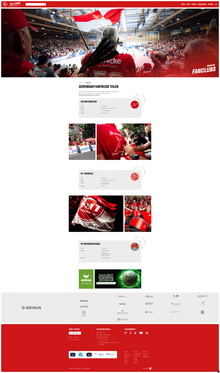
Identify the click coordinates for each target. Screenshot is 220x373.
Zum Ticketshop (75, 339)
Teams (126, 362)
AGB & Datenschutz (146, 356)
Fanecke (81, 83)
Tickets (183, 4)
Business (210, 4)
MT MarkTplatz (137, 353)
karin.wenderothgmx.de (105, 110)
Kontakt (145, 351)
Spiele (125, 360)
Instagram (106, 113)
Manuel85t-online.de (105, 183)
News (188, 4)
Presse (135, 357)
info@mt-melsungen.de (104, 334)
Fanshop (194, 4)
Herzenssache (202, 4)
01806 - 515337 (76, 333)
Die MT (135, 363)
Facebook (102, 113)
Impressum (146, 353)
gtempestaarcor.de (105, 250)
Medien (135, 359)
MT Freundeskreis (127, 354)
